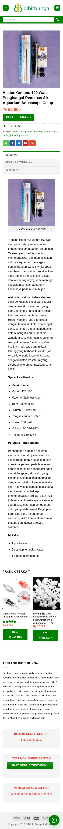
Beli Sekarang (18, 117)
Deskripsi (11, 155)
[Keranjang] (57, 8)
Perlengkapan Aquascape (15, 135)
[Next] (60, 616)
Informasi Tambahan (18, 162)
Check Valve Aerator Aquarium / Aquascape (15, 615)
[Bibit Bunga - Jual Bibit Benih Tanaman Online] (31, 8)
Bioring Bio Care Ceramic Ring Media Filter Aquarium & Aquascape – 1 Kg (44, 618)
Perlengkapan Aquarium (46, 131)
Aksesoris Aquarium (22, 131)
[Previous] (2, 616)
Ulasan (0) (12, 170)
